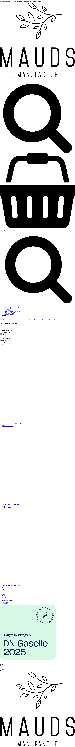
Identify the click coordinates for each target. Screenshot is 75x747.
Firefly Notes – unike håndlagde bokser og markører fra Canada (14, 308)
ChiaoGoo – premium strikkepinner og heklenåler (12, 305)
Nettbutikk (4, 304)
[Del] (72, 1)
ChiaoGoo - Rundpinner (23, 319)
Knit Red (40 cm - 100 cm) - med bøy (34, 319)
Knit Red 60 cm (43, 319)
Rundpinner (5, 339)
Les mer (3, 425)
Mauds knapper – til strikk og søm (9, 312)
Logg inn (3, 317)
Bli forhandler (4, 316)
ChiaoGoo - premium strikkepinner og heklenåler (11, 319)
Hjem (1, 319)
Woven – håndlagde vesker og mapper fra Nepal (12, 306)
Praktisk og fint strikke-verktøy (9, 314)
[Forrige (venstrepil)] (2, 373)
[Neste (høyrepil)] (73, 373)
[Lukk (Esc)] (74, 1)
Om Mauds (4, 315)
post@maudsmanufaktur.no (4, 665)
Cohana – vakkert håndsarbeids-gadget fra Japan (12, 307)
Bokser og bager (7, 309)
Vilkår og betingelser (5, 602)
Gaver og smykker (7, 310)
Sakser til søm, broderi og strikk (9, 313)
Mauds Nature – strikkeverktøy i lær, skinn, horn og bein (13, 311)
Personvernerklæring (5, 603)
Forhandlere (4, 597)
